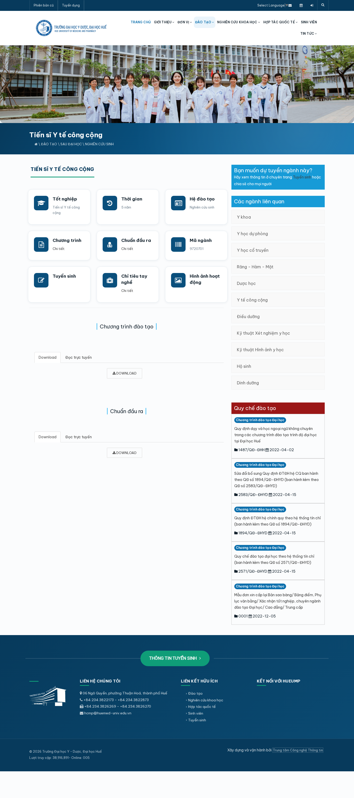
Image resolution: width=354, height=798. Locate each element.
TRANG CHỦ (141, 22)
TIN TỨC (307, 33)
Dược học (246, 283)
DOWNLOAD (126, 373)
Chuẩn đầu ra (136, 240)
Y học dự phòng (252, 233)
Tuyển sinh (64, 276)
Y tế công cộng (252, 300)
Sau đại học (71, 144)
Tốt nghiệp (65, 199)
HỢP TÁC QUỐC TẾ (279, 22)
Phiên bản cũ (44, 5)
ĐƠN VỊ (184, 22)
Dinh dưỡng (248, 382)
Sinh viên (195, 713)
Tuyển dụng (71, 5)
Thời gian (131, 199)
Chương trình (67, 240)
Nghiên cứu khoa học (205, 700)
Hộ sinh (244, 366)
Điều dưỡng (248, 316)
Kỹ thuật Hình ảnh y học (260, 349)
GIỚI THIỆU (163, 22)
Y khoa (244, 217)
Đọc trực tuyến (78, 357)
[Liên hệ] (290, 5)
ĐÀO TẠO (203, 22)
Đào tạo (49, 144)
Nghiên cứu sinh (99, 144)
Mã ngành (201, 240)
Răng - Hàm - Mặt (255, 266)
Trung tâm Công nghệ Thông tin (298, 750)
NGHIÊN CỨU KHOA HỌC (237, 22)
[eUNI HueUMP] (312, 5)
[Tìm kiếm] (323, 5)
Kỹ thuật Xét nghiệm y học (263, 333)
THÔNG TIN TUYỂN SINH (173, 658)
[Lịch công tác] (301, 5)
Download (47, 357)
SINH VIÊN (309, 22)
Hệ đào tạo (202, 199)
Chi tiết (59, 249)
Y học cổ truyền (252, 250)
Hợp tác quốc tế (202, 706)
